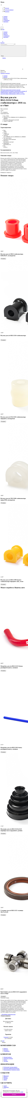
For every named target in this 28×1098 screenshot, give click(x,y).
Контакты (5, 21)
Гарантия (6, 1037)
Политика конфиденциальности (11, 1068)
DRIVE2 (5, 1077)
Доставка (5, 1061)
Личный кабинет (9, 9)
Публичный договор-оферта (10, 1067)
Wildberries (6, 1087)
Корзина (7, 11)
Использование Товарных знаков (11, 1069)
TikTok (5, 1079)
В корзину (3, 258)
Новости (5, 19)
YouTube (5, 1078)
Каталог (7, 8)
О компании (6, 20)
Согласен (14, 1094)
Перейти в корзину (5, 73)
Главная (5, 16)
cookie (21, 1092)
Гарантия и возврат (8, 1058)
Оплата (5, 1059)
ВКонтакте (6, 1076)
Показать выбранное (5, 1015)
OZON (5, 1086)
